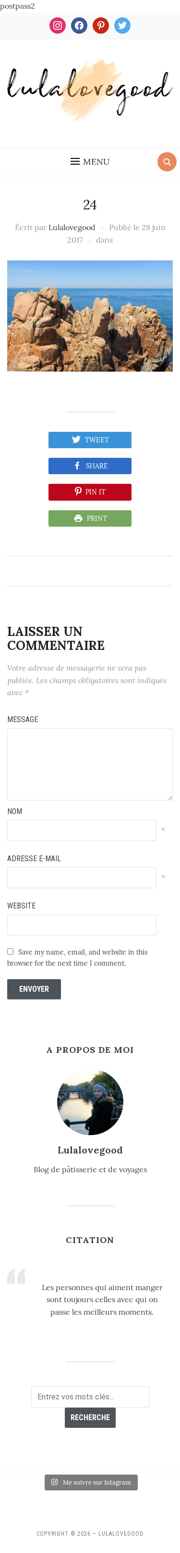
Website (21, 905)
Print (97, 518)
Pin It (95, 492)
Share (97, 466)
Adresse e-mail (34, 858)
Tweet (97, 440)
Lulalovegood (72, 227)
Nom (14, 811)
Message (22, 719)
